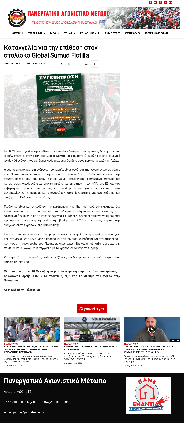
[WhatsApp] (69, 64)
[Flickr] (155, 2)
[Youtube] (170, 2)
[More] (94, 64)
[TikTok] (160, 2)
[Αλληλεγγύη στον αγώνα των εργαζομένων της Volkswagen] (92, 329)
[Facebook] (150, 2)
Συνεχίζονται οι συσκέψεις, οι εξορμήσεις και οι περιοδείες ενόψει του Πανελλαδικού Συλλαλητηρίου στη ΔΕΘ (31, 349)
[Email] (77, 64)
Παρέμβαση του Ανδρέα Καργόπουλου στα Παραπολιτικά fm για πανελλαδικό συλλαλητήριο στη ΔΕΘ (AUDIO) (148, 349)
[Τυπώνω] (85, 64)
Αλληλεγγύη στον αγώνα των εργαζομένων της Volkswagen (91, 348)
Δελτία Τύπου (11, 344)
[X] (165, 2)
